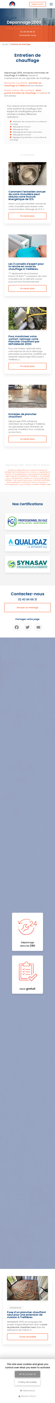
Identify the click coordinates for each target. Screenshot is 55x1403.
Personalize (28, 1390)
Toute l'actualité (27, 1336)
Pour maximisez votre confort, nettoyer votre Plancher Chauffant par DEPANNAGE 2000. (23, 340)
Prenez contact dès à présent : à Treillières (26, 92)
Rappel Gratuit (38, 4)
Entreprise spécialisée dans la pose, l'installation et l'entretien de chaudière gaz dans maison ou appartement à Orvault (27, 472)
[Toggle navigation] (51, 4)
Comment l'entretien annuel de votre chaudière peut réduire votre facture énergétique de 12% (26, 195)
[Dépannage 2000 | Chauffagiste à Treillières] (12, 4)
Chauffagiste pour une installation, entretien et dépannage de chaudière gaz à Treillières (27, 485)
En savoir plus (27, 216)
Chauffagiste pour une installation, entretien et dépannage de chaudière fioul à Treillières (27, 475)
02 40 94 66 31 (27, 31)
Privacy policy (28, 1396)
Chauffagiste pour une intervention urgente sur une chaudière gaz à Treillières (27, 478)
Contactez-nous (27, 35)
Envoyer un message (27, 607)
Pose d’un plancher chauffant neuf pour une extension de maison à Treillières (26, 1314)
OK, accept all (28, 1374)
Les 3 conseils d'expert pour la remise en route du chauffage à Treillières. (26, 266)
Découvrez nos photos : (22, 84)
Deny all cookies (28, 1382)
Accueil (5, 44)
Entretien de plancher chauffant (22, 415)
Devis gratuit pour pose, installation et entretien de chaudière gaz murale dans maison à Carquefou (28, 481)
